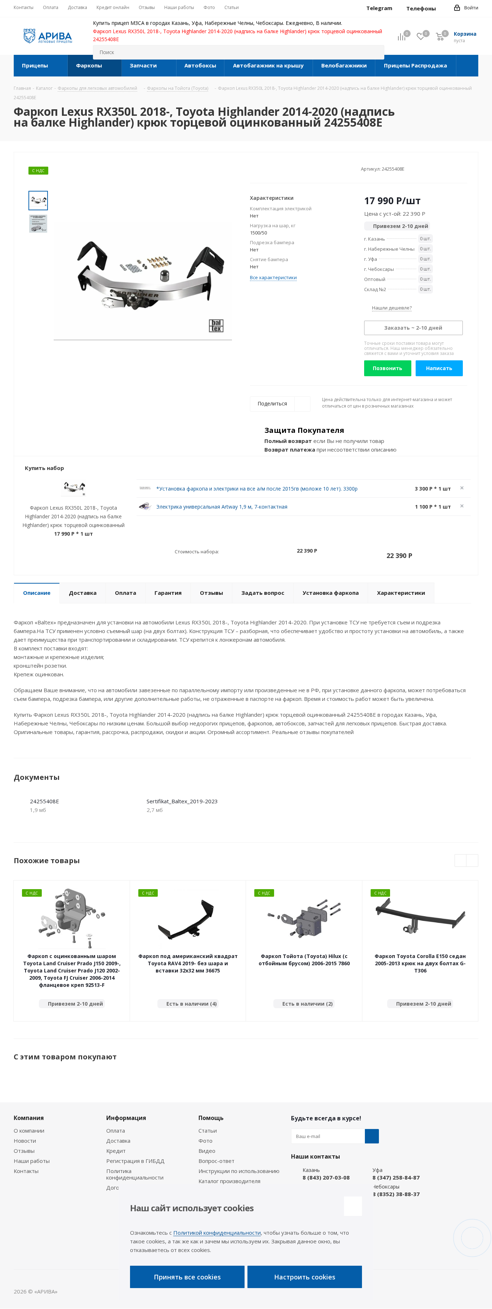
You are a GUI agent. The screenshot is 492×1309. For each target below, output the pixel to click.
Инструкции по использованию (238, 1170)
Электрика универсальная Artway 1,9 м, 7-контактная (221, 506)
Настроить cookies (304, 1277)
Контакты (26, 1170)
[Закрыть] (353, 1206)
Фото (205, 1140)
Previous (461, 861)
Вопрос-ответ (216, 1160)
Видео (206, 1150)
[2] (260, 168)
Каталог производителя (229, 1181)
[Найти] (375, 52)
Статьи (207, 1130)
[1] (253, 168)
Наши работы (32, 1160)
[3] (267, 168)
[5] (280, 168)
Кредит (116, 1150)
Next (472, 861)
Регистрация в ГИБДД (135, 1160)
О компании (29, 1130)
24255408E (44, 801)
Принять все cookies (187, 1277)
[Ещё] (467, 65)
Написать (439, 368)
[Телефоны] (441, 8)
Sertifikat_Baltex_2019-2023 (182, 801)
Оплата (115, 1130)
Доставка (118, 1140)
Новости (25, 1140)
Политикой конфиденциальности (217, 1232)
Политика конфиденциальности (135, 1174)
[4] (273, 168)
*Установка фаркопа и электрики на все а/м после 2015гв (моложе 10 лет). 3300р (257, 488)
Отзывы (24, 1150)
